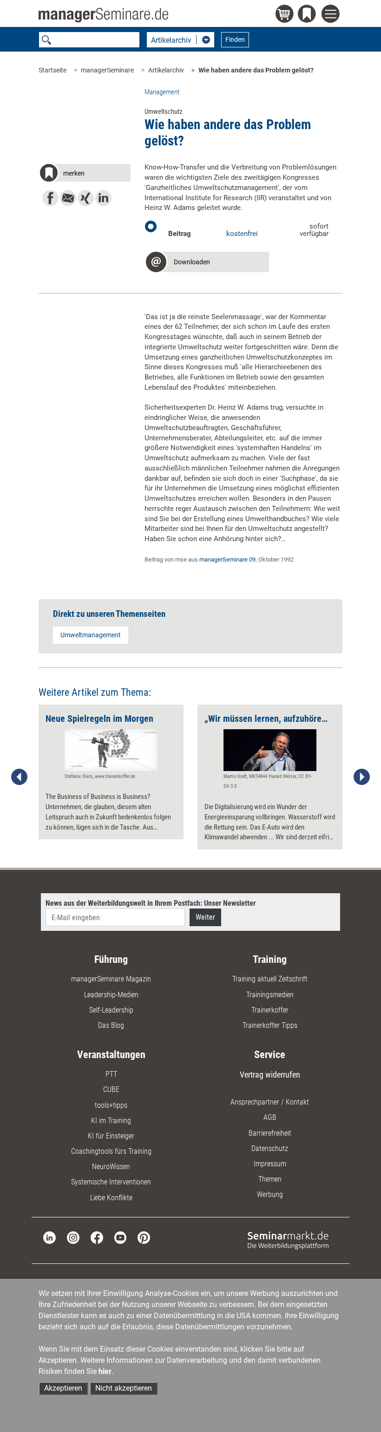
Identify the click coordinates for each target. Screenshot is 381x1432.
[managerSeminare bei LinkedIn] (49, 1236)
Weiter (205, 917)
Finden (235, 39)
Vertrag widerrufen (270, 1074)
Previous (19, 777)
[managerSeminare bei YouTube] (120, 1236)
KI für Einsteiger (111, 1135)
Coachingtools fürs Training (111, 1151)
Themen (270, 1179)
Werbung (270, 1194)
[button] (85, 174)
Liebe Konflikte (111, 1197)
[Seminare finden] (288, 1240)
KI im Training (111, 1120)
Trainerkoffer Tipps (270, 1025)
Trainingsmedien (270, 994)
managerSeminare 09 (227, 559)
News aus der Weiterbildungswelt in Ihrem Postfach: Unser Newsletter (151, 903)
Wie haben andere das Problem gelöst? (256, 70)
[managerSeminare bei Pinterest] (144, 1236)
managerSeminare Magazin (111, 978)
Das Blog (111, 1025)
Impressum (270, 1163)
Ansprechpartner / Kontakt (269, 1102)
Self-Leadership (111, 1010)
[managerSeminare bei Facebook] (97, 1236)
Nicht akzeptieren (123, 1388)
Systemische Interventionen (111, 1181)
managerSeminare (107, 70)
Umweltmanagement (90, 635)
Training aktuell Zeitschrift (270, 978)
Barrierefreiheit (270, 1133)
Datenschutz (269, 1148)
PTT (111, 1074)
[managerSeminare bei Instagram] (73, 1236)
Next (361, 777)
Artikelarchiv (166, 70)
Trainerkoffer (270, 1010)
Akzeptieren (63, 1388)
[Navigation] (332, 15)
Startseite (52, 70)
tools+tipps (111, 1105)
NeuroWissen (111, 1166)
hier (105, 1371)
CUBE (111, 1089)
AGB (269, 1117)
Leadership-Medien (111, 994)
